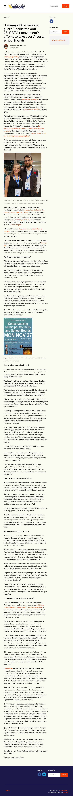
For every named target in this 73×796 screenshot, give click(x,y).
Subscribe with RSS (59, 40)
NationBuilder (63, 790)
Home (6, 17)
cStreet (65, 792)
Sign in (7, 790)
